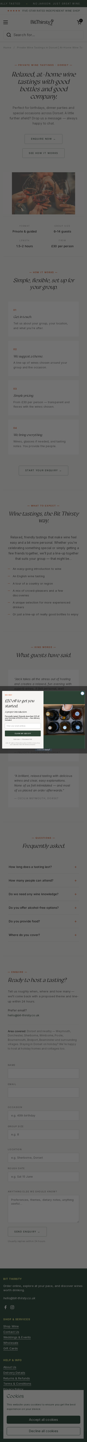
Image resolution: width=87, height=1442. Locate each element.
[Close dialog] (82, 693)
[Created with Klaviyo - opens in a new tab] (43, 750)
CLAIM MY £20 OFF (23, 733)
